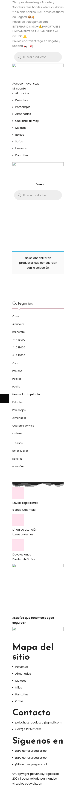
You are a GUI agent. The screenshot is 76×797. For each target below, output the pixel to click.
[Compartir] (13, 792)
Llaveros (17, 458)
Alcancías (18, 324)
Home (20, 221)
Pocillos (16, 379)
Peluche (17, 371)
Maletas (17, 433)
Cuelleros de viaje (23, 425)
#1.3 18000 (18, 355)
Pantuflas (18, 466)
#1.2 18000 (18, 347)
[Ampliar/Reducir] (31, 792)
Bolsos (19, 443)
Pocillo (16, 386)
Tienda (34, 221)
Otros (15, 316)
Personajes (19, 410)
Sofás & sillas (20, 451)
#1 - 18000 (18, 339)
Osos (15, 363)
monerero (18, 332)
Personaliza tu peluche (26, 394)
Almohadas (19, 418)
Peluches (18, 402)
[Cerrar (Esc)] (4, 792)
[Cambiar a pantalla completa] (22, 792)
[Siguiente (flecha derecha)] (4, 398)
